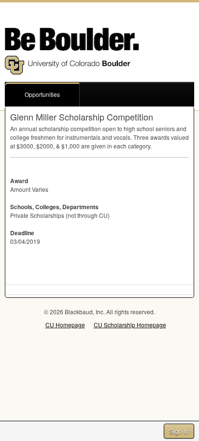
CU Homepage (65, 325)
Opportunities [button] (42, 94)
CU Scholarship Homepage (130, 325)
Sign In (179, 431)
